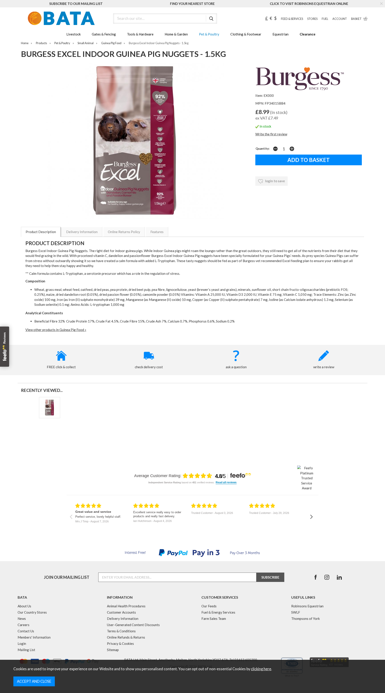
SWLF (295, 612)
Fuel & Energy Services (218, 612)
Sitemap (113, 650)
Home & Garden (176, 34)
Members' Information (34, 637)
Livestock (73, 34)
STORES (312, 19)
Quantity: (263, 148)
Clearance (307, 34)
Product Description (41, 232)
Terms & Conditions (121, 631)
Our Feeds (209, 606)
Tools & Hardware (140, 34)
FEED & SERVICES (292, 19)
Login (22, 643)
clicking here (261, 669)
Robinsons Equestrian (307, 606)
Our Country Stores (32, 612)
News (22, 618)
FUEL (325, 19)
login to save (274, 181)
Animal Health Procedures (126, 606)
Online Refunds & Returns (126, 637)
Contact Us (26, 631)
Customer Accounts (121, 612)
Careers (23, 625)
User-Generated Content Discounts (133, 625)
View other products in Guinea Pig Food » (55, 330)
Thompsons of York (305, 618)
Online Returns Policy (124, 232)
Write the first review (271, 134)
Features (157, 232)
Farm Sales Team (213, 618)
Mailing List (26, 650)
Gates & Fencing (104, 34)
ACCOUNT (339, 19)
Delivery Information (82, 232)
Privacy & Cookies (120, 643)
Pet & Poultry (209, 34)
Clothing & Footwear (245, 34)
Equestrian (280, 34)
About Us (24, 606)
